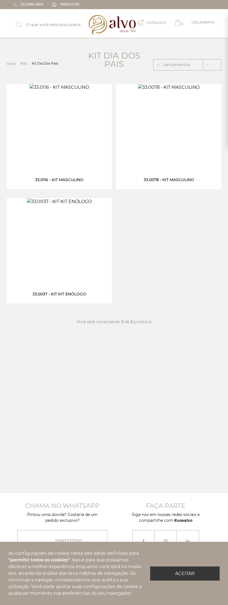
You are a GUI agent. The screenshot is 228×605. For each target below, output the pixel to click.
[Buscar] (23, 24)
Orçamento (198, 23)
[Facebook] (196, 4)
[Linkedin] (213, 4)
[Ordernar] (212, 64)
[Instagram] (204, 4)
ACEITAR (185, 573)
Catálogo (156, 23)
